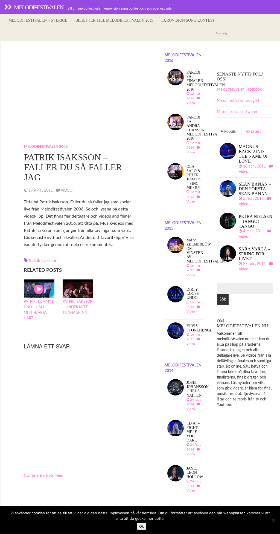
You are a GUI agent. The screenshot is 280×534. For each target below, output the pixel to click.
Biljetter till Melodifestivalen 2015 (114, 20)
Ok (141, 526)
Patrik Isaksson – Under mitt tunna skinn (78, 307)
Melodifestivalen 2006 (46, 147)
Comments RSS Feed (43, 475)
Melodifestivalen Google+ (238, 101)
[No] (273, 520)
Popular (230, 132)
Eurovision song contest (188, 20)
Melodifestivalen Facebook (239, 89)
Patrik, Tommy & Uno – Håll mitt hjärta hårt (39, 310)
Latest (255, 132)
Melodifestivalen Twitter (237, 112)
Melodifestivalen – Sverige (37, 20)
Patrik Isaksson (43, 260)
